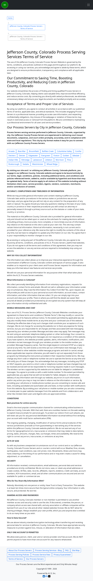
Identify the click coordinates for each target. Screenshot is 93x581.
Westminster (37, 164)
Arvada (12, 151)
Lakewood (37, 160)
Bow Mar (22, 151)
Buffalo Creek (48, 151)
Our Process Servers (35, 559)
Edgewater (33, 155)
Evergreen (45, 155)
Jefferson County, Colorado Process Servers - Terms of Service (26, 27)
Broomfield (34, 151)
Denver (22, 155)
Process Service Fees (41, 554)
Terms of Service (16, 559)
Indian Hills (13, 160)
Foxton (56, 155)
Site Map (76, 550)
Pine (69, 160)
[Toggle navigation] (88, 5)
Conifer (78, 151)
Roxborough (14, 164)
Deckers (12, 155)
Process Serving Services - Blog (48, 550)
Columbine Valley (64, 151)
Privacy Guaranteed (62, 554)
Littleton (48, 160)
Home (10, 18)
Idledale (75, 155)
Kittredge (25, 160)
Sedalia (26, 164)
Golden (66, 155)
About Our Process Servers (20, 550)
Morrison (60, 160)
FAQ (67, 550)
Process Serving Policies (19, 554)
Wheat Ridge (52, 164)
